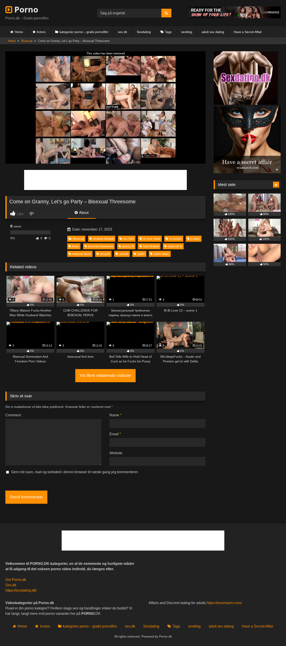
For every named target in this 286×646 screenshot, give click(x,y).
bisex (75, 246)
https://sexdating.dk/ (21, 590)
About (83, 213)
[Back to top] (272, 632)
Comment (13, 415)
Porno (25, 9)
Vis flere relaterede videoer (105, 375)
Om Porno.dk (15, 580)
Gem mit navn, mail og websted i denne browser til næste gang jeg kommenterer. (75, 472)
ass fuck (128, 238)
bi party (195, 238)
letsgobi (105, 254)
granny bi (128, 246)
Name (115, 415)
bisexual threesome (100, 246)
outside (123, 254)
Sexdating (144, 32)
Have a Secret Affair (248, 32)
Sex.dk (10, 585)
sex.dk (122, 32)
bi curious (175, 238)
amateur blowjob (103, 238)
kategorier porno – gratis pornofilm (83, 32)
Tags (168, 32)
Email (115, 434)
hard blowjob (151, 246)
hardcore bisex (81, 254)
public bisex (161, 254)
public (141, 254)
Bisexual (26, 41)
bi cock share (151, 238)
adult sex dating (213, 32)
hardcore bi (175, 246)
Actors (41, 32)
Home (19, 32)
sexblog (186, 32)
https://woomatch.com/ (224, 603)
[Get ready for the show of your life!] (235, 17)
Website (115, 453)
